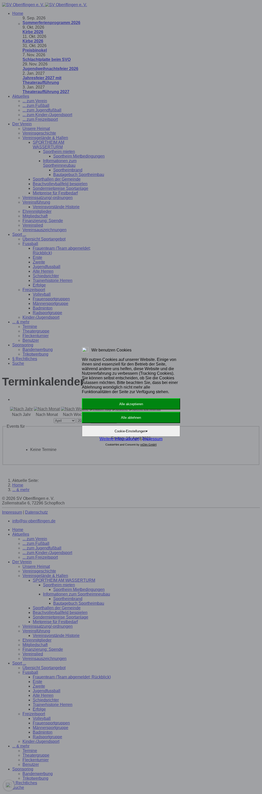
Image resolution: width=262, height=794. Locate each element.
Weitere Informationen (119, 439)
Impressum (152, 439)
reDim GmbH (148, 444)
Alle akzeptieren (131, 404)
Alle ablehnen (131, 418)
